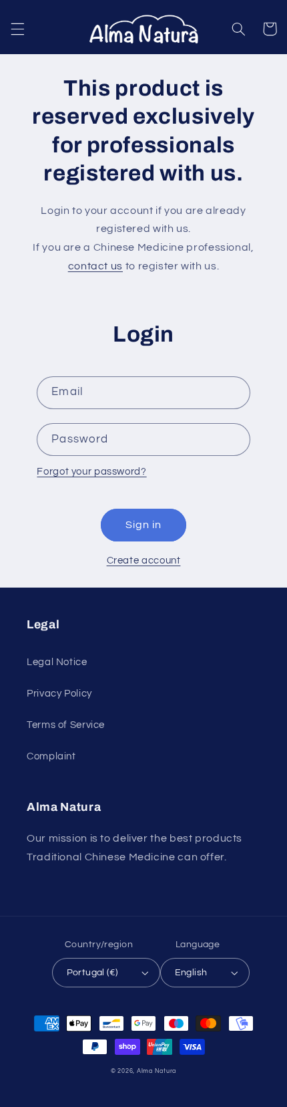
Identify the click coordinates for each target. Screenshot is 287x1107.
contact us (95, 266)
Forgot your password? (91, 472)
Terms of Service (66, 725)
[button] (17, 28)
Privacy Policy (59, 694)
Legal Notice (57, 662)
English (191, 972)
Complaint (51, 756)
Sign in (143, 524)
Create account (144, 561)
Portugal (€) (92, 972)
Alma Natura (156, 1071)
